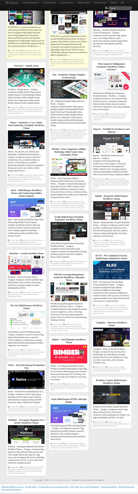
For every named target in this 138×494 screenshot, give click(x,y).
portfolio (15, 55)
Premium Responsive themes (59, 480)
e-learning (67, 326)
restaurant (17, 411)
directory (101, 369)
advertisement (115, 367)
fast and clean (30, 467)
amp (24, 467)
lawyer (10, 409)
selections (65, 138)
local (114, 369)
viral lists (61, 388)
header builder (110, 116)
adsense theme (69, 202)
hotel (106, 369)
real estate (121, 244)
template (53, 265)
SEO (122, 2)
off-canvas (39, 469)
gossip (52, 386)
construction (97, 424)
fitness (112, 242)
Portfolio (113, 2)
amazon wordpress (56, 204)
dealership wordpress (33, 177)
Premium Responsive (31, 2)
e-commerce (122, 114)
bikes (35, 175)
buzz (70, 384)
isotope (10, 294)
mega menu (19, 111)
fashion (103, 116)
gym (41, 407)
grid (101, 53)
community (73, 204)
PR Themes (12, 2)
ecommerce (96, 116)
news (26, 469)
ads (109, 367)
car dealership (12, 177)
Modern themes (83, 2)
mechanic (123, 242)
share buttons (59, 386)
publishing (11, 471)
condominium (118, 240)
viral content (54, 388)
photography (106, 55)
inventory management (15, 179)
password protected (114, 183)
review (83, 208)
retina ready (101, 311)
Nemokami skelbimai (109, 487)
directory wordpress (64, 206)
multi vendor (54, 208)
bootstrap (28, 51)
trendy (26, 411)
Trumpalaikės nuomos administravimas (53, 487)
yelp (118, 371)
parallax (10, 113)
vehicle (39, 179)
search (103, 371)
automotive (29, 175)
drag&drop (123, 307)
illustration (106, 53)
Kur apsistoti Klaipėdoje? (90, 487)
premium (73, 263)
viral (78, 386)
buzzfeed (74, 384)
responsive (22, 55)
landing (21, 242)
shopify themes (18, 113)
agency (110, 51)
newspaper (31, 469)
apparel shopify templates (31, 107)
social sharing (73, 386)
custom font (96, 181)
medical (95, 244)
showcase (119, 55)
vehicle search (21, 181)
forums (80, 326)
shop (34, 55)
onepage (107, 244)
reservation (96, 371)
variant (39, 244)
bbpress (110, 305)
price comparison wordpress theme (69, 208)
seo (31, 55)
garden (117, 242)
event (16, 242)
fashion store (12, 111)
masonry (112, 53)
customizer (116, 307)
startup (34, 244)
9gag (66, 384)
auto (24, 175)
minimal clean (97, 183)
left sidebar (126, 181)
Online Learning (81, 328)
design (122, 51)
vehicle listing (12, 181)
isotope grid (118, 181)
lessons (71, 328)
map (118, 369)
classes (75, 324)
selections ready (73, 138)
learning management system (60, 328)
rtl (30, 471)
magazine (23, 53)
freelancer (96, 53)
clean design (97, 307)
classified (23, 177)
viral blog (83, 386)
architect (110, 240)
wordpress (68, 265)
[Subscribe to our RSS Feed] (106, 9)
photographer (97, 55)
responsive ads (19, 471)
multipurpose (12, 244)
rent (35, 179)
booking (122, 367)
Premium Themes (15, 51)
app (24, 240)
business (34, 51)
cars (18, 177)
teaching (59, 330)
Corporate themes (66, 2)
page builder (125, 53)
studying (53, 330)
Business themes (49, 2)
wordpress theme (98, 313)
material (15, 409)
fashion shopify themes (35, 109)
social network (110, 311)
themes (107, 371)
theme (59, 265)
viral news (78, 388)
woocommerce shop (115, 185)
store (122, 118)
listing (25, 179)
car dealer (40, 175)
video (107, 185)
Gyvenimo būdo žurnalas (11, 490)
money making (79, 206)
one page (105, 183)
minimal (29, 53)
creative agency (121, 179)
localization (16, 294)
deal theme (54, 206)
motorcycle (30, 179)
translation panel (20, 473)
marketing (33, 242)
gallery (57, 263)
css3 (42, 292)
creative (16, 53)
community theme (106, 307)
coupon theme (81, 204)
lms (75, 328)
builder (77, 444)
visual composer (33, 411)
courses (61, 326)
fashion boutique (23, 109)
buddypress (66, 204)
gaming (115, 424)
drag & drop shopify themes (76, 132)
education (11, 242)
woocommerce (97, 120)
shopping (118, 118)
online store (96, 118)
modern (34, 53)
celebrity (80, 384)
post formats (117, 309)
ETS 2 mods (74, 487)
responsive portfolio (99, 185)
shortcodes (34, 471)
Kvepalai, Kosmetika (126, 487)
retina (28, 55)
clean (39, 51)
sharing (65, 386)
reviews (26, 471)
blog (24, 51)
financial (107, 242)
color (118, 51)
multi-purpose (108, 309)
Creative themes (100, 2)
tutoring (64, 330)
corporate (11, 53)
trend (63, 265)
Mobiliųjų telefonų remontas (12, 487)
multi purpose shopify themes (33, 111)
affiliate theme (79, 202)
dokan (72, 206)
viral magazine (69, 388)
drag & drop (63, 132)
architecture (111, 179)
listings (110, 369)
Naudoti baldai (31, 487)
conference (96, 242)
